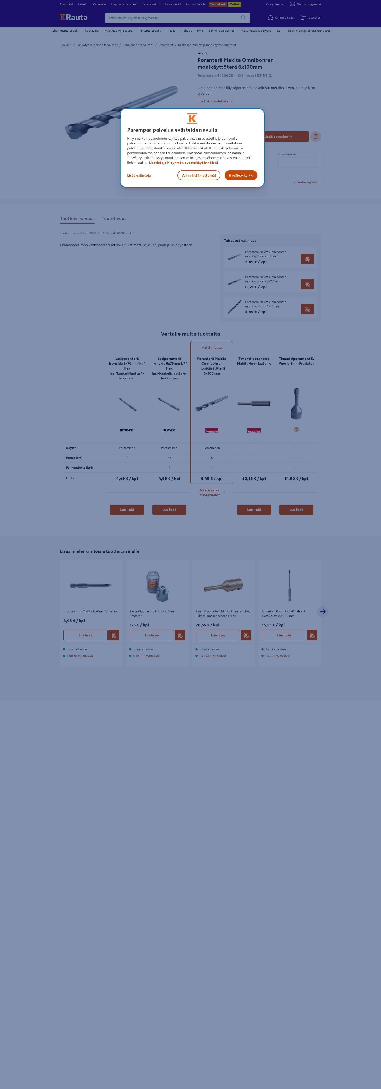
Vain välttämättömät (198, 175)
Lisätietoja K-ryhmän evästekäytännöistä (183, 162)
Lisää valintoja (139, 175)
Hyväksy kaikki (241, 175)
